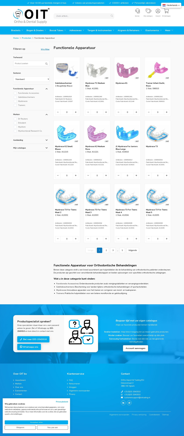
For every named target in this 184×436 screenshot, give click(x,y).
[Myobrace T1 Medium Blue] (97, 81)
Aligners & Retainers (129, 30)
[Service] (137, 12)
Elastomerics (152, 30)
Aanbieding (18, 140)
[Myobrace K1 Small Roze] (127, 81)
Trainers (60, 293)
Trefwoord (17, 57)
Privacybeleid (62, 401)
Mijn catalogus (19, 148)
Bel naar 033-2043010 (35, 339)
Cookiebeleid (154, 414)
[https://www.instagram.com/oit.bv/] (129, 402)
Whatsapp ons (30, 347)
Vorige (90, 250)
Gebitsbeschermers (65, 287)
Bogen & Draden (35, 30)
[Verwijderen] (57, 112)
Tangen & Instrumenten (100, 30)
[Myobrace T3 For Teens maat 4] (127, 207)
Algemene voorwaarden (119, 414)
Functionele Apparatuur (23, 88)
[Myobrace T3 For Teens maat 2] (66, 207)
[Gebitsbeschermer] (66, 81)
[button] (171, 5)
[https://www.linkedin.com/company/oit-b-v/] (123, 402)
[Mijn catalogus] (149, 12)
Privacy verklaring (139, 414)
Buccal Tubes (57, 30)
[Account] (158, 12)
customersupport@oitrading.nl (137, 397)
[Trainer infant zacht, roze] (157, 81)
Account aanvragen (135, 348)
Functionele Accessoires (67, 283)
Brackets (16, 30)
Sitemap (165, 414)
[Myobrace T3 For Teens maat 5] (157, 207)
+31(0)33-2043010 (132, 391)
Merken (16, 114)
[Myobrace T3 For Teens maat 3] (97, 207)
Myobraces (61, 290)
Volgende (133, 250)
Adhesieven (75, 30)
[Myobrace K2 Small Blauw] (66, 144)
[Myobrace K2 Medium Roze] (97, 144)
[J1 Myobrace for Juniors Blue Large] (127, 144)
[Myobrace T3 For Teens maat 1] (157, 144)
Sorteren (17, 73)
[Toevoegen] (75, 112)
